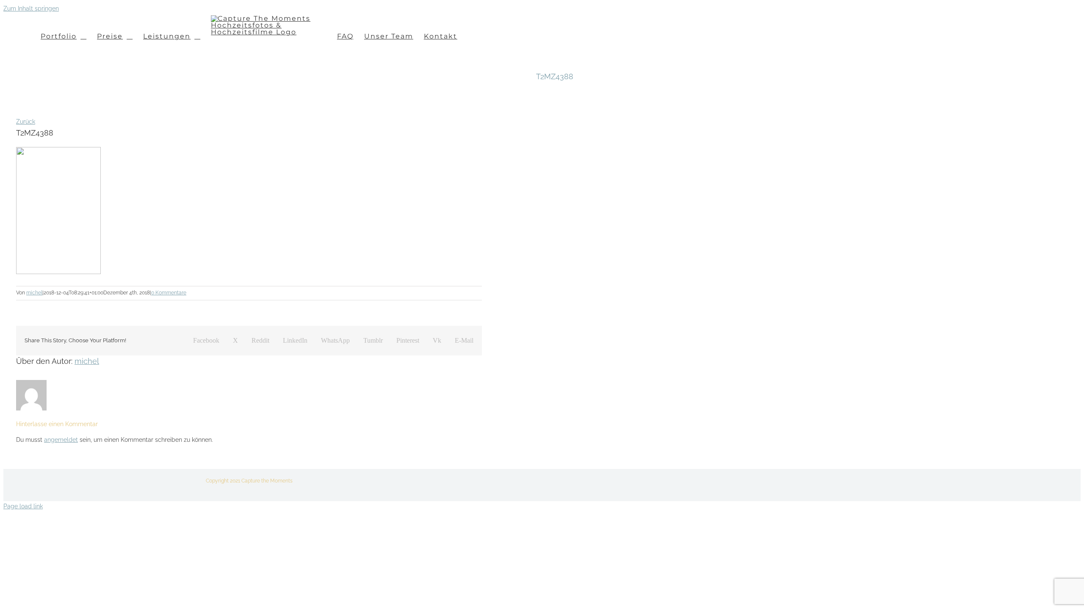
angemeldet (61, 439)
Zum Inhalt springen (31, 8)
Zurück (25, 121)
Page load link (23, 506)
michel (34, 293)
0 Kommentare (168, 293)
